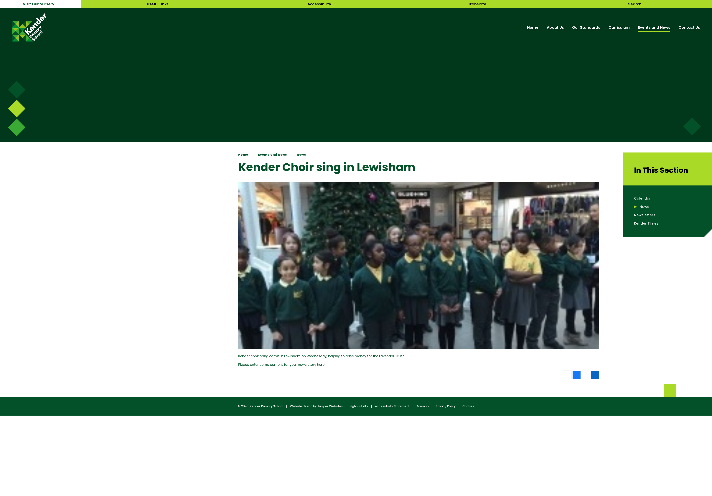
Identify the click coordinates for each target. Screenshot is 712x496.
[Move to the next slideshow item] (16, 89)
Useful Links (158, 4)
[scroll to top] (670, 390)
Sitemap (422, 406)
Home (243, 154)
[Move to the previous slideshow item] (16, 108)
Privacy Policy (446, 406)
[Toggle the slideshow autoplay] (16, 127)
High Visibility (359, 406)
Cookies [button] (468, 406)
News (301, 154)
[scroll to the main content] (692, 126)
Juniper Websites (330, 406)
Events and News (272, 154)
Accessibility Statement (392, 406)
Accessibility (319, 4)
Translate (477, 4)
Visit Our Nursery (38, 4)
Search (635, 4)
